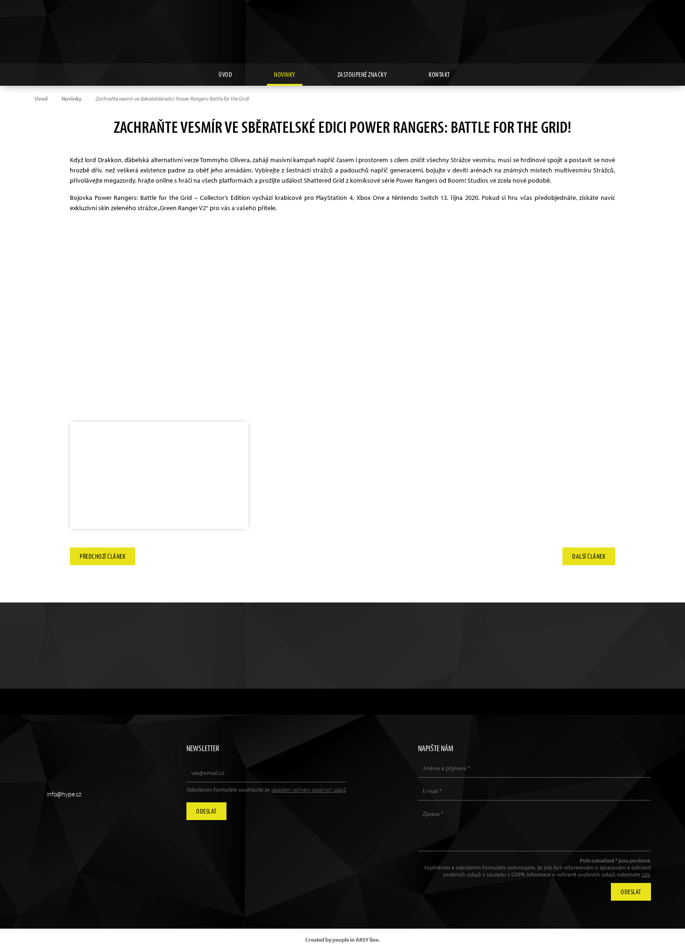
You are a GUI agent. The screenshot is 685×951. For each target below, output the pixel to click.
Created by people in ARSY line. (342, 939)
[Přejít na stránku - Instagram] (601, 21)
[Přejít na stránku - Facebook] (644, 21)
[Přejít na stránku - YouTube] (623, 21)
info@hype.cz (64, 794)
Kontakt (439, 74)
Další (588, 554)
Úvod (225, 74)
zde (646, 874)
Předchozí (102, 554)
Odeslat (206, 811)
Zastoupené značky (362, 74)
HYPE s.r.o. (342, 31)
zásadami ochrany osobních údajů (308, 789)
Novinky (284, 74)
